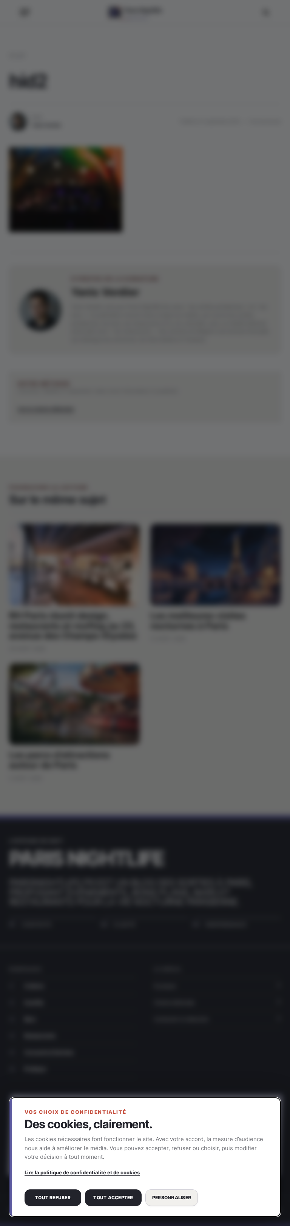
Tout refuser (53, 1197)
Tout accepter (113, 1197)
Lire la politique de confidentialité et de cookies (82, 1172)
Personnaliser (171, 1197)
